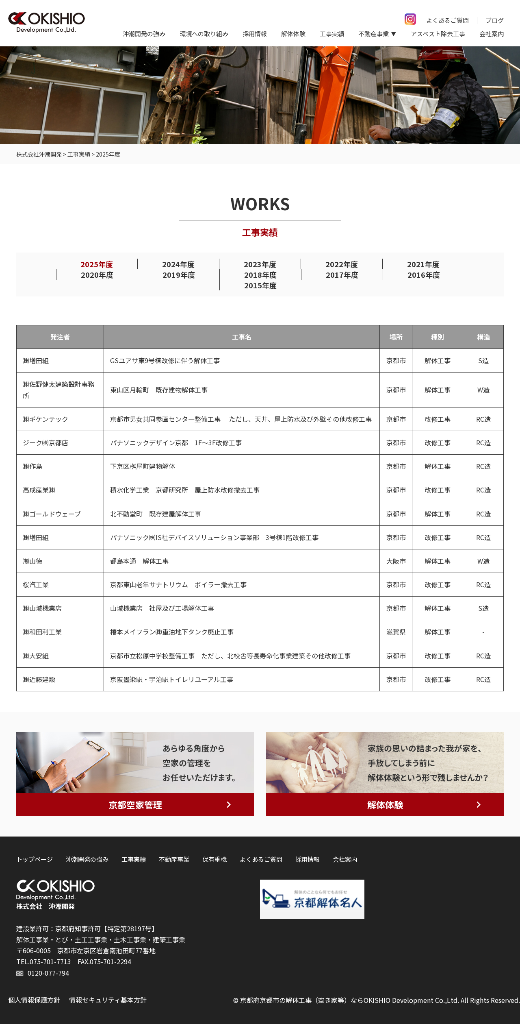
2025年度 (96, 264)
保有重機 (214, 859)
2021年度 (423, 264)
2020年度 (97, 274)
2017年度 (342, 274)
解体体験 (293, 33)
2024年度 (178, 264)
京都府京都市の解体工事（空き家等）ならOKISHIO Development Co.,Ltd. (349, 1000)
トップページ (34, 859)
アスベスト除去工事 (438, 33)
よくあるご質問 (447, 20)
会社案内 (491, 33)
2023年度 (260, 264)
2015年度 (260, 285)
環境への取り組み (204, 33)
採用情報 (255, 33)
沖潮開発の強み (144, 33)
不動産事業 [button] (373, 33)
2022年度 (341, 264)
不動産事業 (174, 859)
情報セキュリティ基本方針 (108, 999)
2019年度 (178, 274)
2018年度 (260, 274)
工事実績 (332, 33)
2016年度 (423, 274)
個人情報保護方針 (34, 999)
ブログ (494, 20)
